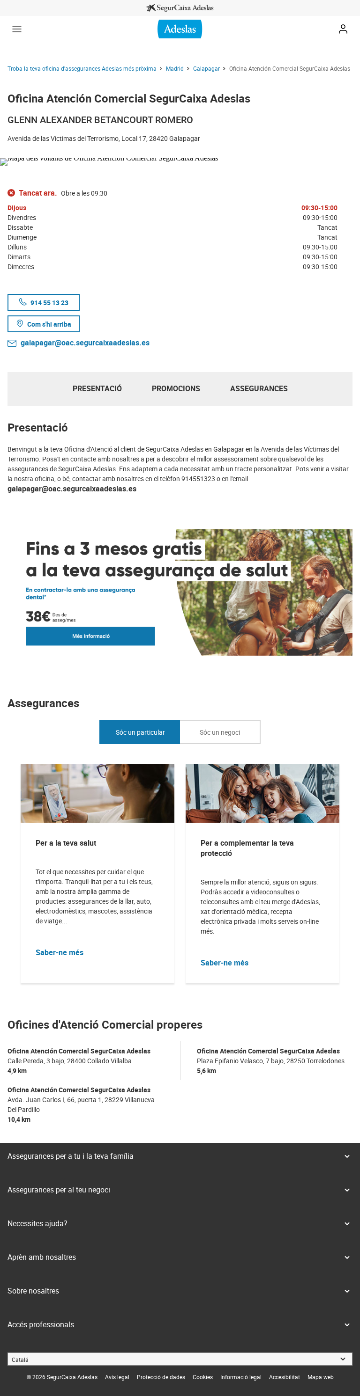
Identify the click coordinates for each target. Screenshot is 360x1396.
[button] (17, 29)
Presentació (97, 388)
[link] (180, 8)
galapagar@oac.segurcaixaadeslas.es (85, 342)
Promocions (176, 388)
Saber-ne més (59, 952)
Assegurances (259, 388)
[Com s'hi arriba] (180, 160)
